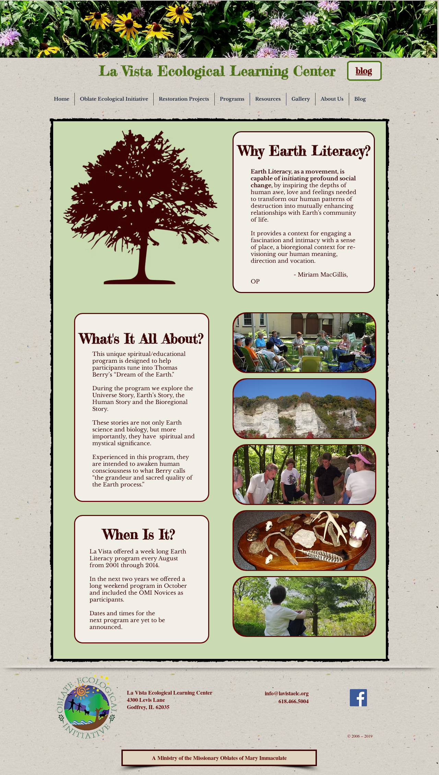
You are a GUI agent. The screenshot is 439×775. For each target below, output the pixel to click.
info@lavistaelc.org (287, 693)
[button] (114, 99)
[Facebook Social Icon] (358, 697)
